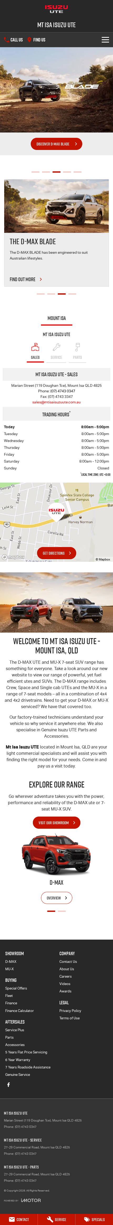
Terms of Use (69, 1018)
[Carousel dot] (35, 172)
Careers (65, 976)
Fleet (9, 996)
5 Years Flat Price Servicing (26, 1052)
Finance (11, 1003)
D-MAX (10, 962)
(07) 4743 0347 (62, 391)
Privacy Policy (70, 1011)
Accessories (15, 1045)
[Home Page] (56, 9)
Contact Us (68, 962)
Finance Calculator (19, 1011)
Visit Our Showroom (54, 823)
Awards (65, 991)
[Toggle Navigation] (105, 39)
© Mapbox (103, 559)
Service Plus (14, 1030)
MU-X (9, 969)
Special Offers (16, 988)
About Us (66, 969)
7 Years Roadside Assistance (27, 1067)
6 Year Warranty (17, 1060)
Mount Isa (57, 318)
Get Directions (54, 553)
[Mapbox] (14, 557)
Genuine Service (17, 1075)
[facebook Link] (8, 1084)
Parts (9, 1037)
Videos (64, 984)
